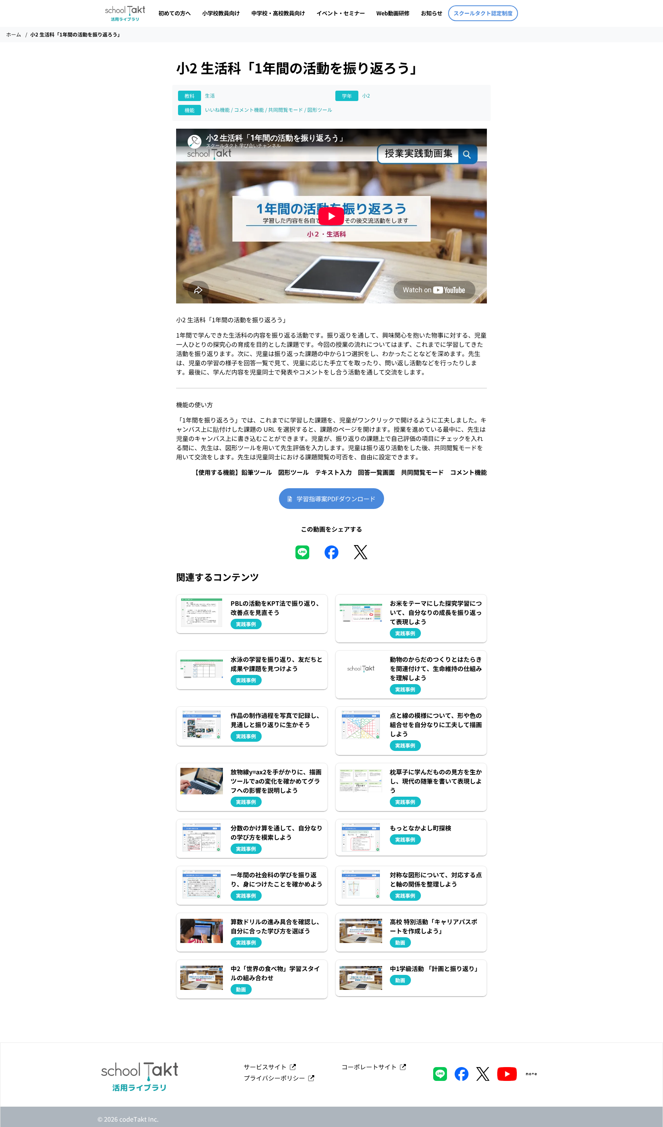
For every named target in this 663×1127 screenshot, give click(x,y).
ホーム (13, 34)
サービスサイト (267, 1066)
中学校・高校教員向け (278, 13)
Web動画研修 (392, 13)
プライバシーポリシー (276, 1077)
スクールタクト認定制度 (483, 13)
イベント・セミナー (341, 13)
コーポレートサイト (370, 1066)
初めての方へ (174, 13)
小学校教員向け (221, 13)
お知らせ (431, 13)
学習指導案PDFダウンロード (334, 498)
